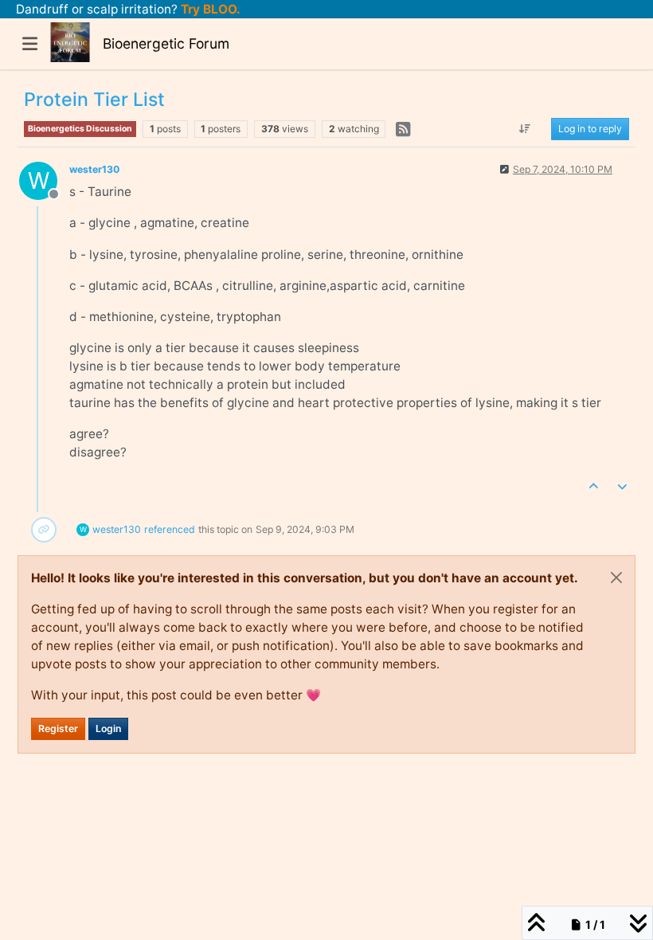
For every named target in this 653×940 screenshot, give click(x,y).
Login (108, 728)
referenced (169, 529)
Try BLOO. (209, 9)
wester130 (94, 169)
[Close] (616, 577)
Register (58, 728)
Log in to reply (590, 129)
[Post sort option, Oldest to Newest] (525, 129)
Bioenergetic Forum (166, 43)
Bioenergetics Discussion (80, 128)
